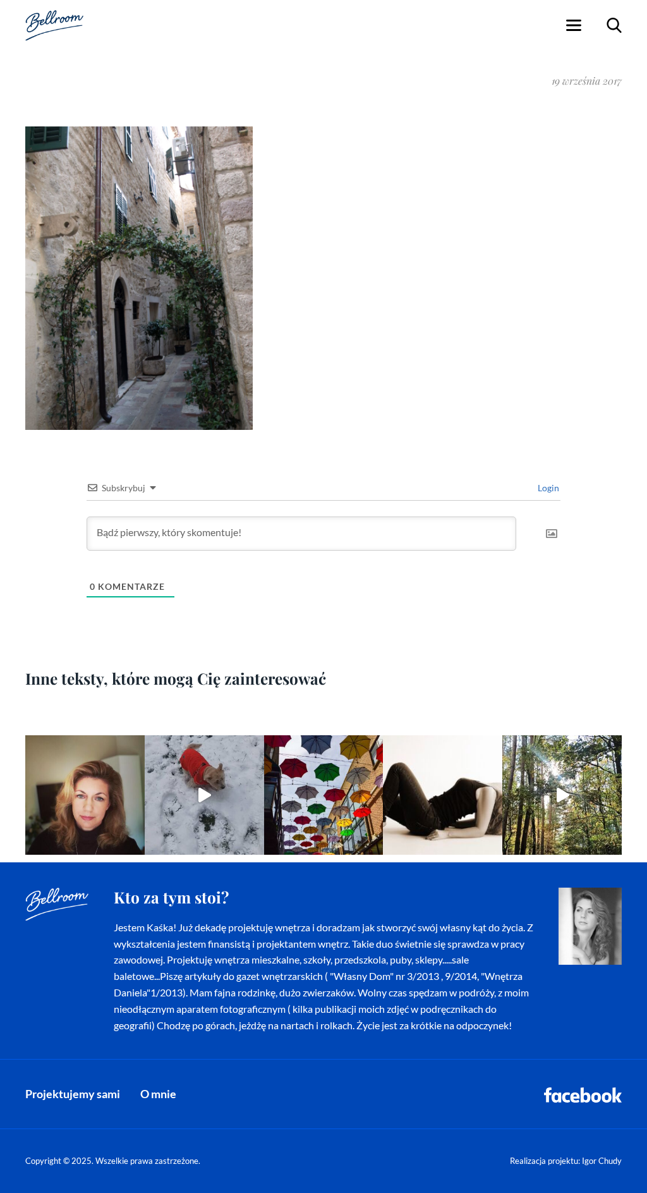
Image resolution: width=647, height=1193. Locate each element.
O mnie (158, 1094)
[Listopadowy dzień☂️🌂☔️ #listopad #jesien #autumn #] (324, 795)
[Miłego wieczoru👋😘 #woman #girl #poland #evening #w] (85, 795)
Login (547, 487)
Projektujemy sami (72, 1094)
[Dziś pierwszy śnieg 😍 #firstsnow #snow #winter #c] (204, 795)
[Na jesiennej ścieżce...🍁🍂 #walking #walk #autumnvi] (562, 795)
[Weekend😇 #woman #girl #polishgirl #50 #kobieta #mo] (442, 795)
